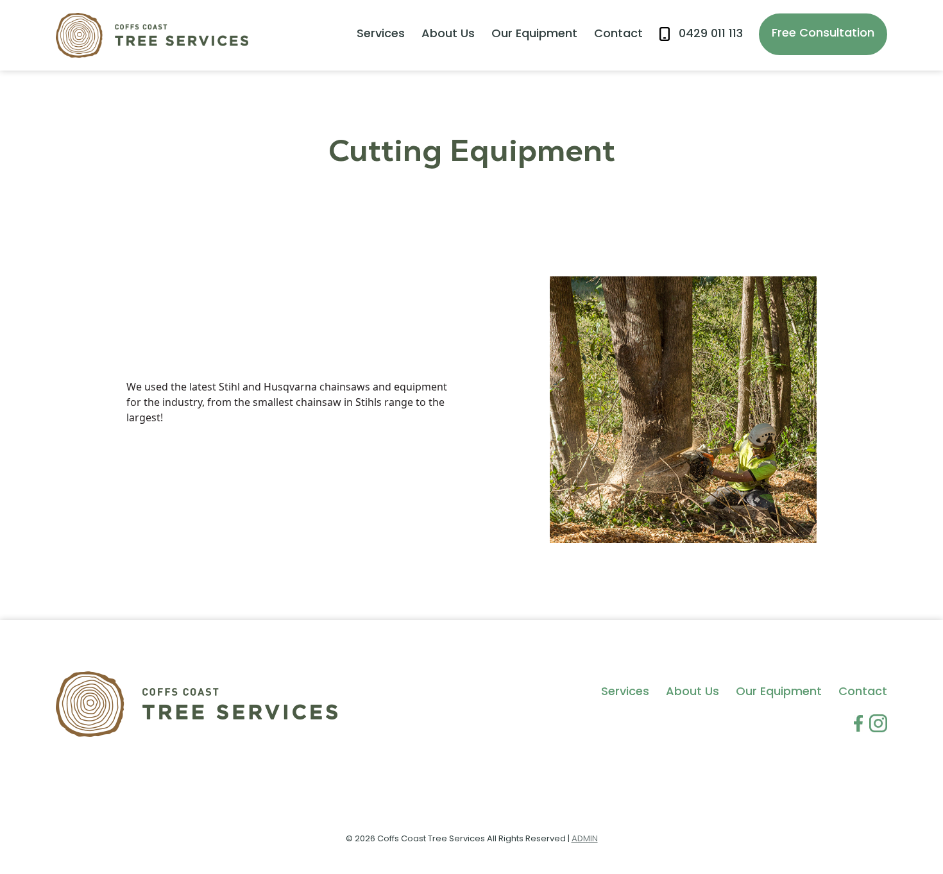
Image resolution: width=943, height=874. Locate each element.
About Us (448, 34)
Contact (618, 34)
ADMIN (585, 839)
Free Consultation (823, 34)
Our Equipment (534, 34)
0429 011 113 (711, 34)
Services (381, 34)
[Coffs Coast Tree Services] (152, 35)
